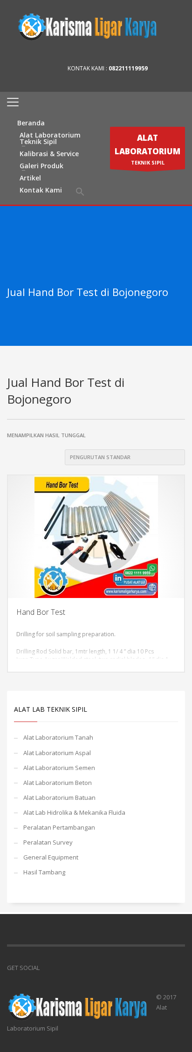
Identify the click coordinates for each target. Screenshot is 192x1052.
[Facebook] (164, 69)
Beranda (31, 122)
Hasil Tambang (44, 872)
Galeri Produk (41, 165)
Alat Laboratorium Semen (59, 767)
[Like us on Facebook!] (47, 968)
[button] (80, 192)
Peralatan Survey (48, 842)
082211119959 (128, 68)
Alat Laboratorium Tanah (58, 737)
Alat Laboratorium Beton (57, 782)
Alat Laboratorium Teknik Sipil (50, 138)
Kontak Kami (41, 190)
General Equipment (50, 857)
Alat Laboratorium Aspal (57, 753)
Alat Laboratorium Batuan (59, 797)
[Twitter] (178, 69)
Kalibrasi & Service (49, 153)
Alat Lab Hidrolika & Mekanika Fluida (74, 812)
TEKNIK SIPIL (147, 149)
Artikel (30, 177)
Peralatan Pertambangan (59, 827)
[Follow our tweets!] (61, 968)
